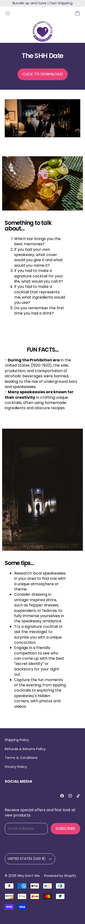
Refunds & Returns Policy (25, 749)
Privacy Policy (16, 766)
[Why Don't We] (42, 31)
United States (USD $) (27, 858)
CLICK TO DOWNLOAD (42, 74)
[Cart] (77, 13)
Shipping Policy (17, 739)
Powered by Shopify (60, 876)
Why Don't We (28, 876)
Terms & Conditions (21, 757)
